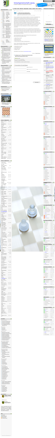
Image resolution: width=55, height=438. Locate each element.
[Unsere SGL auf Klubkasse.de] (49, 49)
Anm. (2, 212)
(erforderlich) (30, 67)
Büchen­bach (3, 143)
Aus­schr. (5, 172)
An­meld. (4, 279)
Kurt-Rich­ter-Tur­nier (4, 301)
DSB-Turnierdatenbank (5, 368)
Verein (18, 8)
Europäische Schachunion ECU (6, 333)
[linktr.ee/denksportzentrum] (6, 88)
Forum (37, 8)
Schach (27, 15)
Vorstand (29, 87)
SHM (2, 165)
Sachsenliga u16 (8, 23)
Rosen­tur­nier (3, 262)
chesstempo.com (4, 390)
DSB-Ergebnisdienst (5, 342)
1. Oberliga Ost (46, 91)
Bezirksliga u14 (8, 27)
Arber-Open (3, 203)
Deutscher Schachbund (5, 334)
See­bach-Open (3, 127)
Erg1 (2, 138)
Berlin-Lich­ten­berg (4, 210)
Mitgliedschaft (32, 87)
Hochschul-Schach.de (5, 339)
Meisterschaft (23, 15)
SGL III (4, 14)
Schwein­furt (3, 129)
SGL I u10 (4, 37)
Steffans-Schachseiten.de (6, 382)
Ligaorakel (3, 347)
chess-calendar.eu (4, 372)
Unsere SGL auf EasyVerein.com (6, 435)
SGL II (3, 13)
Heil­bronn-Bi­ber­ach (4, 198)
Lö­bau (2, 205)
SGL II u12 (4, 34)
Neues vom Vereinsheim (5, 93)
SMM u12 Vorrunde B (47, 279)
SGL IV (4, 15)
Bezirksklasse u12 (8, 33)
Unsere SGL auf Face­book (6, 322)
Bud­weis (2, 158)
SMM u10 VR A (8, 36)
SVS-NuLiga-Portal (5, 344)
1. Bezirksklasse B (46, 167)
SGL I (3, 12)
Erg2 (3, 138)
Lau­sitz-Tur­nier (3, 162)
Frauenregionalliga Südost (48, 195)
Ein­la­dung (47, 72)
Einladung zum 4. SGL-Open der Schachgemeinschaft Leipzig (6, 58)
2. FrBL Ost (7, 20)
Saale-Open (3, 233)
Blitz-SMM (47, 65)
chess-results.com (4, 366)
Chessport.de (4, 370)
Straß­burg (2, 174)
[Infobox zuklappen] (11, 9)
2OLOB (9, 347)
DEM (2, 121)
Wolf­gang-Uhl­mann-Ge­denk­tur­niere (3, 219)
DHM (2, 309)
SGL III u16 (4, 25)
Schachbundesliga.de (5, 346)
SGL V (4, 16)
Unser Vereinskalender (47, 57)
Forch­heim (2, 261)
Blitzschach (19, 15)
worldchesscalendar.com (5, 371)
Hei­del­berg (3, 298)
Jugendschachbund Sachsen (6, 337)
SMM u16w (7, 26)
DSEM (2, 152)
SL (10, 347)
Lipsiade (2, 144)
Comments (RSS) (4, 418)
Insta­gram (3, 357)
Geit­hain (2, 232)
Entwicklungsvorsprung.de (6, 383)
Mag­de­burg (3, 297)
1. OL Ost (7, 12)
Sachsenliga (8, 14)
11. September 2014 (17, 59)
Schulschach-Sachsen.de (6, 338)
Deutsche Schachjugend (5, 335)
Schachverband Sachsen (5, 336)
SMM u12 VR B (8, 32)
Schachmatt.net (4, 389)
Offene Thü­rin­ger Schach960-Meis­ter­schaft (3, 258)
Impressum (19, 88)
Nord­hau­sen (3, 206)
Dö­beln (2, 292)
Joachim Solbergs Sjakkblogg (6, 381)
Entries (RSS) (4, 417)
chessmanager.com (5, 367)
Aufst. (9, 344)
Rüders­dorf (3, 175)
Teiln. (2, 280)
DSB (5, 129)
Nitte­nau (2, 252)
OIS (1, 245)
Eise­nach (2, 272)
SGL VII (4, 18)
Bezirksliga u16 (8, 25)
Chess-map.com (4, 369)
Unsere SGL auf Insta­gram (6, 323)
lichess (3, 355)
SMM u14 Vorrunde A (47, 259)
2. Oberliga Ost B (46, 106)
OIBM (2, 308)
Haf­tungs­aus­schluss (23, 88)
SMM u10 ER (8, 37)
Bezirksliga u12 (8, 31)
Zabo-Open (3, 247)
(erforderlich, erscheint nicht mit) (32, 69)
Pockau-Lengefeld (32, 15)
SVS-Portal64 (4, 345)
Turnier (29, 15)
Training (33, 8)
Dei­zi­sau (2, 287)
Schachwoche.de (4, 388)
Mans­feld (2, 172)
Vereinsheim (36, 87)
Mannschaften (26, 8)
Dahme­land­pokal (3, 270)
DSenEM (2, 189)
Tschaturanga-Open (4, 196)
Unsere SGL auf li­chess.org (6, 321)
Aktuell (15, 8)
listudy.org (3, 386)
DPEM (2, 191)
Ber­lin (2, 282)
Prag (2, 155)
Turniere (30, 8)
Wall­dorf (2, 240)
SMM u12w (7, 34)
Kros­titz (2, 126)
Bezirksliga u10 (8, 35)
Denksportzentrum (4, 86)
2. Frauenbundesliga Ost (47, 182)
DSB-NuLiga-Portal (5, 343)
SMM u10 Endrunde (47, 327)
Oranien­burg (3, 234)
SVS (5, 137)
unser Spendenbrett (50, 27)
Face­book (8, 356)
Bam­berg (2, 239)
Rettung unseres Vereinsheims (48, 8)
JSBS (4, 166)
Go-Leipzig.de (4, 90)
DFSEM (5, 152)
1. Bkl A (7, 18)
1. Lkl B (7, 15)
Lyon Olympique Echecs (5, 354)
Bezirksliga (7, 17)
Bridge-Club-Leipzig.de (5, 89)
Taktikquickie (3, 106)
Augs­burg (2, 199)
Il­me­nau (2, 296)
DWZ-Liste (21, 8)
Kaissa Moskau (4, 356)
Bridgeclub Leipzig (5, 350)
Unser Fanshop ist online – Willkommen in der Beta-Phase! (6, 79)
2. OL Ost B (7, 13)
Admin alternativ (4, 416)
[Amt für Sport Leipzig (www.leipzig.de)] (6, 397)
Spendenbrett (15, 88)
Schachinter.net (4, 373)
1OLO (6, 347)
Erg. (1, 130)
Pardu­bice (2, 182)
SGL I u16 (4, 23)
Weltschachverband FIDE (5, 332)
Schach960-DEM (3, 183)
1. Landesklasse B (46, 121)
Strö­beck (2, 134)
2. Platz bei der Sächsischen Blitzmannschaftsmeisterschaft (24, 13)
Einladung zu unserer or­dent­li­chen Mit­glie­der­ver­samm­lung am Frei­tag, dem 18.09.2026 (6, 48)
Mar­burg (2, 277)
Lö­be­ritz (2, 154)
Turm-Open (3, 135)
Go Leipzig (3, 351)
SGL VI (4, 17)
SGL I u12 (4, 32)
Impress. (39, 8)
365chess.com (4, 391)
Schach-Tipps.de (4, 387)
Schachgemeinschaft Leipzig (24, 3)
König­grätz (2, 310)
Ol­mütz (2, 214)
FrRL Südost (8, 21)
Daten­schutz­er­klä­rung (30, 88)
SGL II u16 (4, 24)
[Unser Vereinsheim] (6, 98)
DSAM (2, 315)
